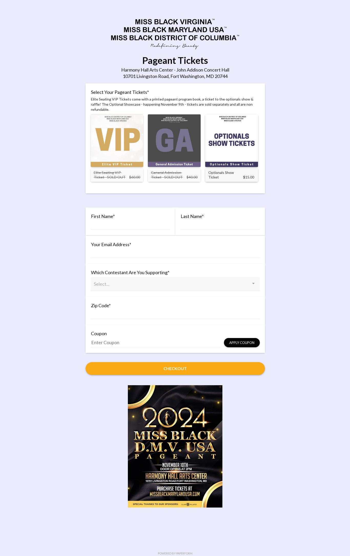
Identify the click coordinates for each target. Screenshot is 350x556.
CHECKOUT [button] (175, 368)
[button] (137, 120)
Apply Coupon (241, 343)
